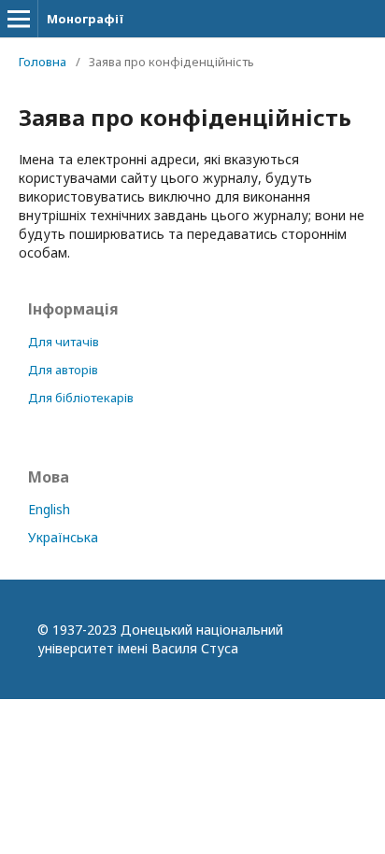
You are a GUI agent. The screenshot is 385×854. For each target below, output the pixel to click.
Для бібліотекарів (81, 397)
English (49, 509)
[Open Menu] (18, 18)
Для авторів (63, 369)
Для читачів (63, 341)
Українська (63, 537)
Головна (42, 61)
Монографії (85, 18)
